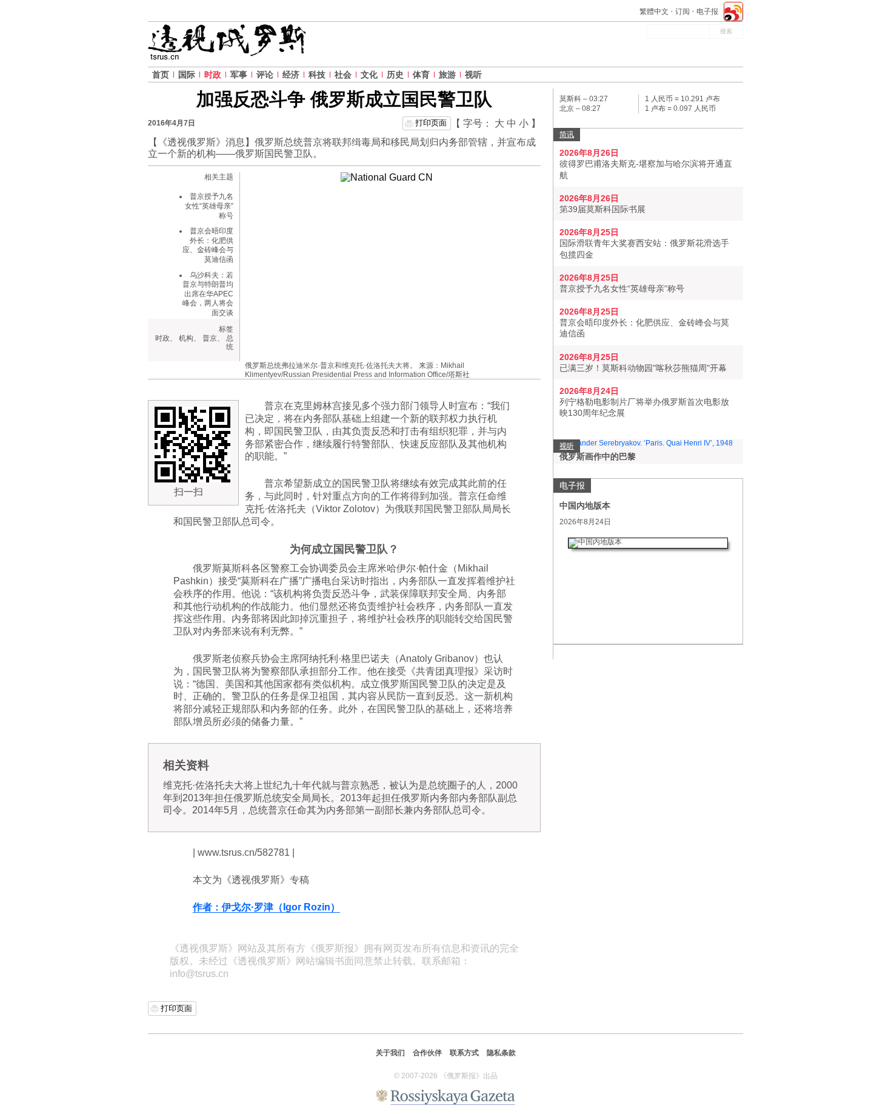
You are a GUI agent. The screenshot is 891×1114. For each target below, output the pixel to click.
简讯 (566, 134)
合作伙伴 (427, 1053)
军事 (238, 75)
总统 (229, 342)
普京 (209, 338)
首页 (160, 75)
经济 (290, 75)
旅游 (447, 75)
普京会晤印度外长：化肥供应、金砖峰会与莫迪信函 (207, 245)
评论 (264, 75)
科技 (317, 75)
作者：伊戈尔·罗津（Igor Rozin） (266, 907)
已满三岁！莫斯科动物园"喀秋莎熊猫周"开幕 (643, 368)
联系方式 (464, 1053)
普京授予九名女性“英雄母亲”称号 (209, 205)
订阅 (682, 11)
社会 (343, 75)
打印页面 (431, 122)
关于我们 (390, 1053)
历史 (395, 75)
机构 (186, 338)
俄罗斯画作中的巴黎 (597, 456)
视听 (473, 75)
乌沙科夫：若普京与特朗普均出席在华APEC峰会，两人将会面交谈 (207, 294)
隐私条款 (501, 1053)
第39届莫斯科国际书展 (602, 209)
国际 (186, 75)
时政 (212, 75)
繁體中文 (654, 11)
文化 (369, 75)
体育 (421, 75)
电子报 (707, 11)
